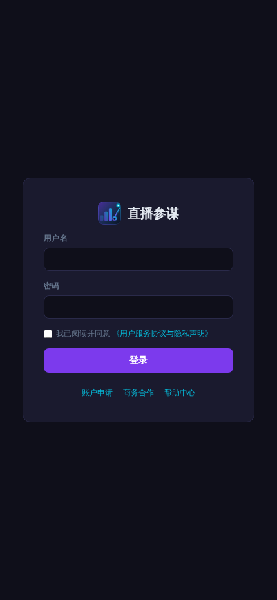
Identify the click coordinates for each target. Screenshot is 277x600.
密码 (52, 285)
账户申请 (97, 392)
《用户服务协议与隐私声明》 (162, 333)
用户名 (56, 237)
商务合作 (138, 392)
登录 (138, 360)
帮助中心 (179, 392)
